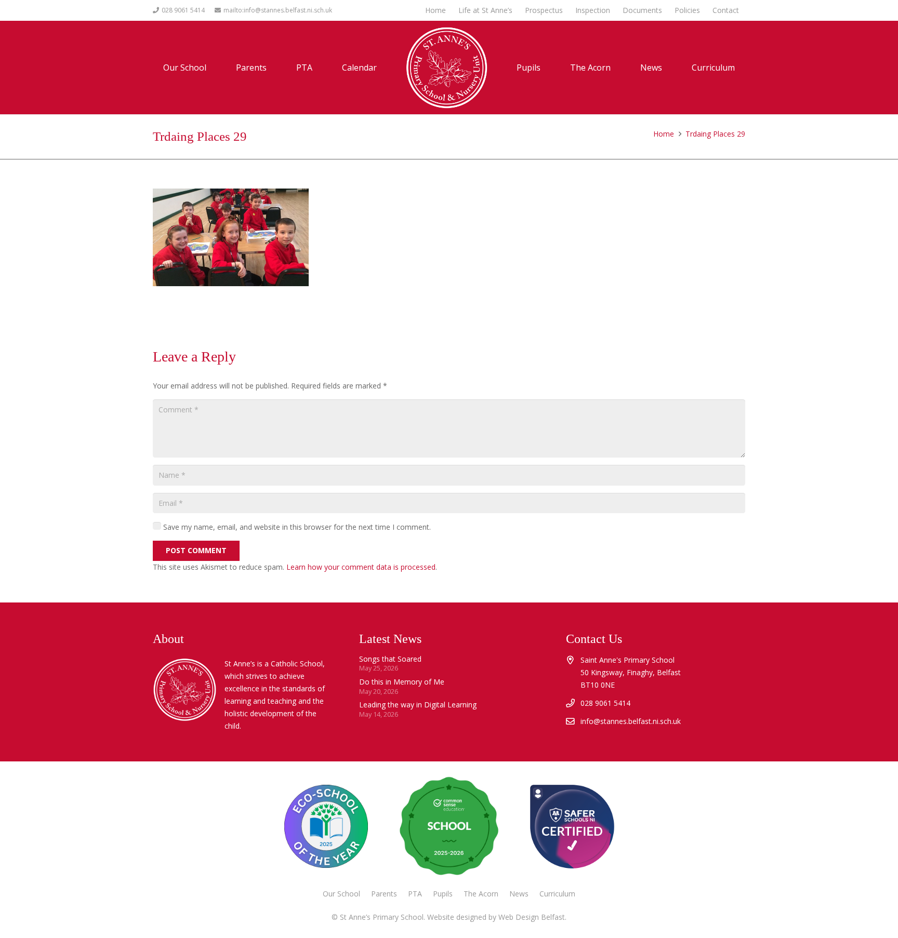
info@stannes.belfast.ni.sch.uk (630, 721)
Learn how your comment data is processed (360, 567)
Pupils (443, 894)
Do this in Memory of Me (401, 682)
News (519, 894)
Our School (341, 894)
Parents (384, 894)
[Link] (571, 826)
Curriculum (557, 894)
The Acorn (481, 894)
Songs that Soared (390, 659)
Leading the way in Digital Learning (418, 704)
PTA (415, 894)
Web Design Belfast (531, 917)
